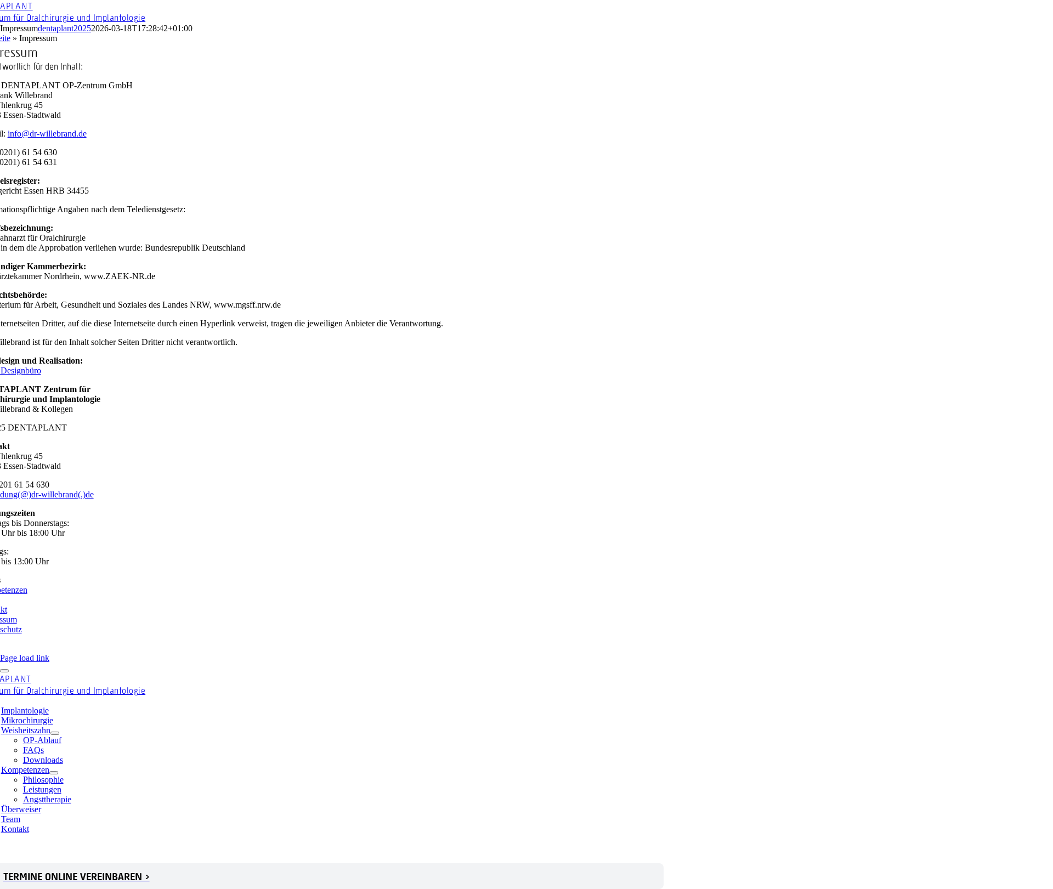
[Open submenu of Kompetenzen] (53, 772)
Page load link (24, 657)
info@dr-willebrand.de (47, 133)
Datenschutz (343, 848)
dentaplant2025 (64, 28)
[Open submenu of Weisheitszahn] (54, 733)
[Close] (4, 670)
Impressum (296, 848)
